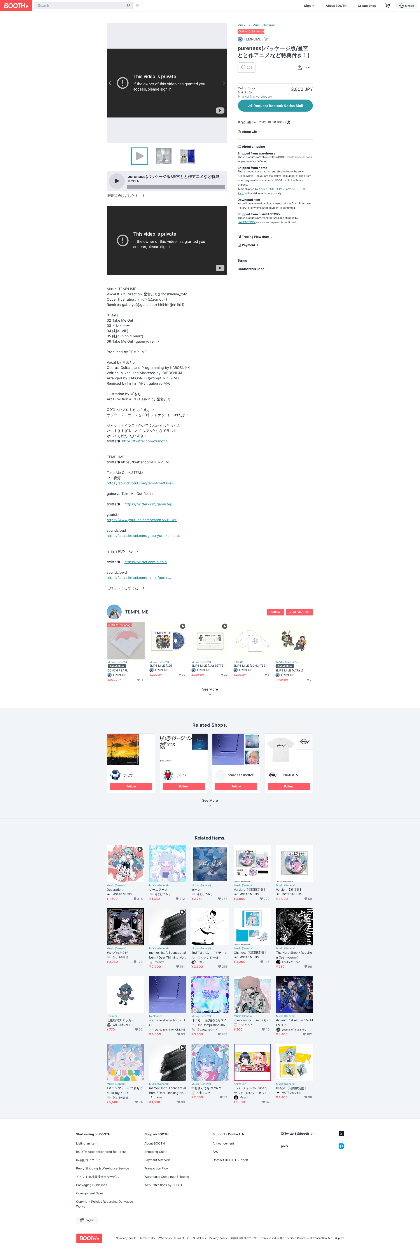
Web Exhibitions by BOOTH (163, 1185)
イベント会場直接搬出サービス (97, 1176)
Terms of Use (148, 1238)
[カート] (266, 39)
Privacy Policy (218, 1238)
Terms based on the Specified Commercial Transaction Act (296, 1238)
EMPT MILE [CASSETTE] (208, 665)
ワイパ (180, 775)
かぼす (128, 775)
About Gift (249, 131)
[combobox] (83, 5)
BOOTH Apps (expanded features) (101, 1151)
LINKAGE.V (289, 775)
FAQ (216, 1151)
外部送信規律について (244, 1238)
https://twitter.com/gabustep (148, 504)
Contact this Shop (251, 269)
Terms (242, 260)
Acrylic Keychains (286, 662)
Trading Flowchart (255, 236)
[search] (128, 6)
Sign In (309, 5)
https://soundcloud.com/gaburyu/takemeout (143, 535)
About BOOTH (336, 5)
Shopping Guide (155, 1151)
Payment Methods (157, 1160)
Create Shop (367, 5)
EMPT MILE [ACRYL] (289, 670)
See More (210, 801)
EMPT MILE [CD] (160, 665)
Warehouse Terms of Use (174, 1238)
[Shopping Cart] (387, 5)
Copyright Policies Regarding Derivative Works (104, 1204)
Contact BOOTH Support (230, 1160)
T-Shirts (238, 662)
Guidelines (199, 1238)
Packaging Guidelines (91, 1185)
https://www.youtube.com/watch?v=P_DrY (142, 520)
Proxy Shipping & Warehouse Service (102, 1168)
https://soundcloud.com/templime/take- (140, 483)
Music (242, 25)
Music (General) (263, 25)
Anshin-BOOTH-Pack (272, 189)
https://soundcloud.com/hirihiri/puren (137, 577)
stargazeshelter (241, 775)
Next (223, 82)
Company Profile (126, 1238)
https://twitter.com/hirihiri (145, 562)
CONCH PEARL (117, 670)
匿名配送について (88, 1160)
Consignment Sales (89, 1193)
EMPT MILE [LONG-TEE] (250, 665)
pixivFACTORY (247, 222)
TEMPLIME (137, 612)
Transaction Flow (156, 1168)
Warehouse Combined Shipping (166, 1176)
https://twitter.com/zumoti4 (145, 441)
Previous (110, 82)
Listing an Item (86, 1143)
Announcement (223, 1143)
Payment (248, 245)
